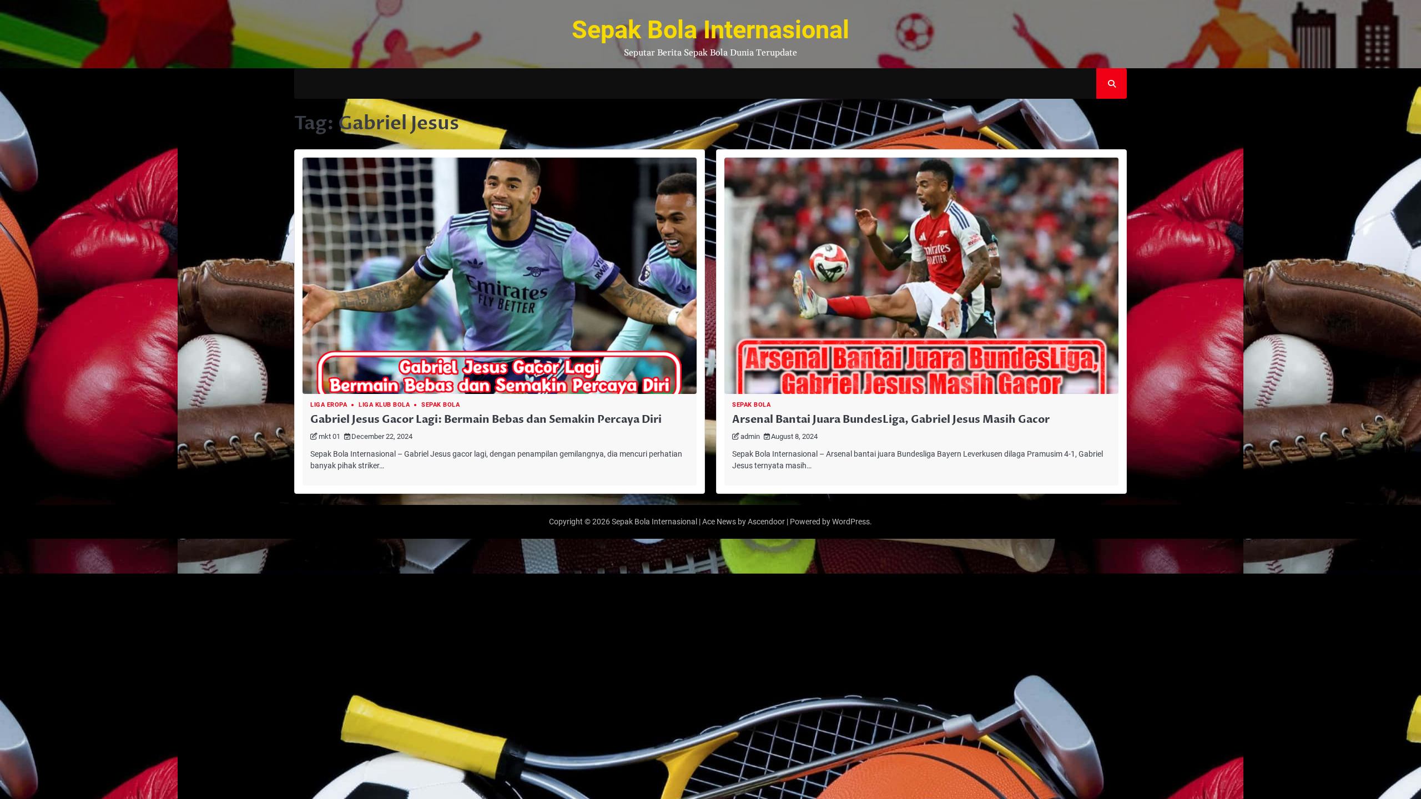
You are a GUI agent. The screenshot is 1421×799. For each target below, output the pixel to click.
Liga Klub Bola (384, 405)
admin (750, 436)
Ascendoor (766, 521)
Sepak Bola (440, 405)
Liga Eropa (328, 405)
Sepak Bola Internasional (710, 29)
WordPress (851, 521)
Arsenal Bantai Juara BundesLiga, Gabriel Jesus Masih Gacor (891, 419)
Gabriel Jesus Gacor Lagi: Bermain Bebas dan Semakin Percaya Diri (486, 419)
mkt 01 (329, 436)
